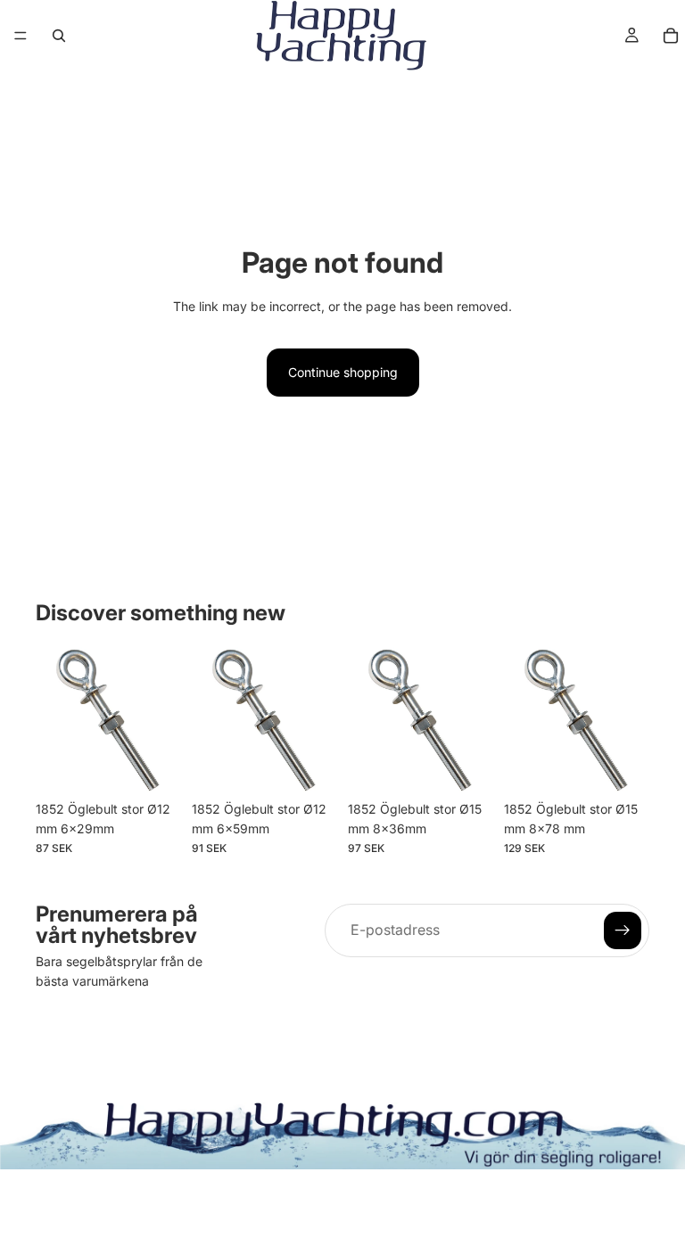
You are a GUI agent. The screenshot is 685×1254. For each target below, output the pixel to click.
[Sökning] (58, 35)
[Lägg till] (153, 765)
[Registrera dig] (622, 930)
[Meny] (20, 35)
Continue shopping (343, 372)
